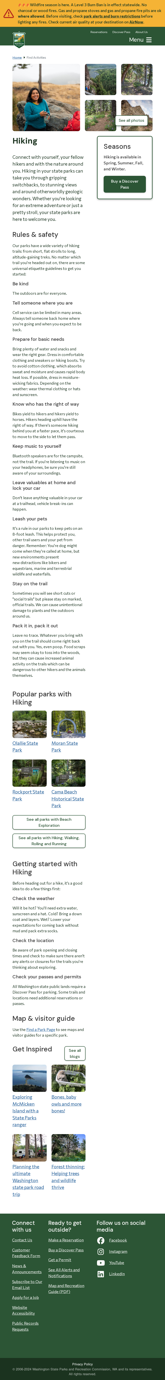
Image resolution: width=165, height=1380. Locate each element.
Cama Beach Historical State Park (68, 798)
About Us (141, 32)
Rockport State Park (28, 795)
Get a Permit (59, 1259)
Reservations (99, 32)
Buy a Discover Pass (125, 184)
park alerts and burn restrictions (112, 16)
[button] (148, 39)
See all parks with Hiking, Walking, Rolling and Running (49, 840)
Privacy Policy (82, 1364)
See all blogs (75, 1053)
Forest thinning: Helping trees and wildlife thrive (68, 1177)
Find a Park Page (40, 1029)
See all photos (131, 120)
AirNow (136, 22)
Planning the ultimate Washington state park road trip (28, 1180)
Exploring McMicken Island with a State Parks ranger (25, 1110)
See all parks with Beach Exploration (49, 822)
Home (17, 57)
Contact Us (22, 1239)
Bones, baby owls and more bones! (66, 1103)
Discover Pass (121, 32)
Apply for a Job (25, 1297)
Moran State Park (65, 746)
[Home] (19, 40)
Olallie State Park (25, 746)
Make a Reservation (66, 1239)
